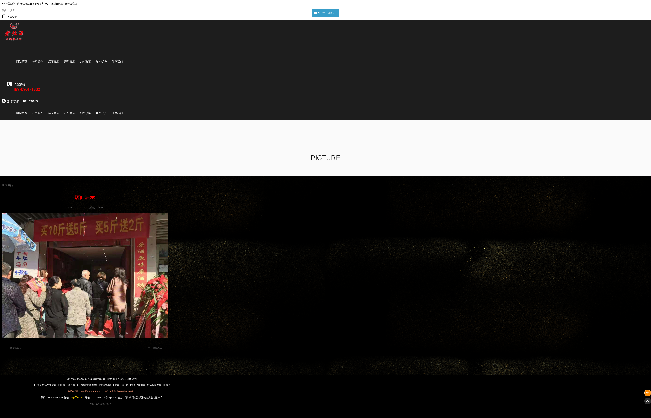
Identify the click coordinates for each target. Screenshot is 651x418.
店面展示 (53, 61)
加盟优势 (101, 61)
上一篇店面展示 (13, 348)
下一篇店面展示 (156, 348)
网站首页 (21, 61)
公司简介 (37, 61)
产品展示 (69, 61)
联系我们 (117, 61)
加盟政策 (85, 61)
